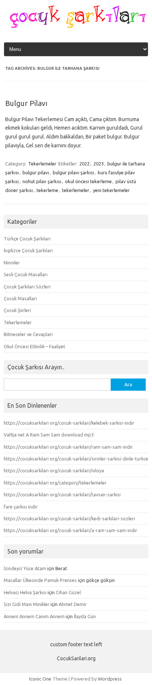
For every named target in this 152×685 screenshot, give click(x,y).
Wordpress (110, 678)
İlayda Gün (85, 616)
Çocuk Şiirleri (17, 310)
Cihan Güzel (68, 592)
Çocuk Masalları (20, 298)
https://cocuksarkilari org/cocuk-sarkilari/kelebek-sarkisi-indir (69, 422)
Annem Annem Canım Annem (34, 616)
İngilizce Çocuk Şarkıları (28, 250)
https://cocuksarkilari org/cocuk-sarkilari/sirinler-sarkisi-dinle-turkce (76, 458)
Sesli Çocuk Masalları (26, 274)
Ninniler (12, 262)
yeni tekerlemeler (111, 190)
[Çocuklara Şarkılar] (76, 27)
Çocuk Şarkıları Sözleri (27, 286)
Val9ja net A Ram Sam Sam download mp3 (49, 434)
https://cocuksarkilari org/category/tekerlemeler (55, 482)
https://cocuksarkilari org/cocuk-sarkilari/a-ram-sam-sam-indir (70, 530)
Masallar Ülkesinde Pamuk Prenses (40, 580)
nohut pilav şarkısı (42, 181)
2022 (84, 163)
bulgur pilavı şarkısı (73, 172)
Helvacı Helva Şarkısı (25, 592)
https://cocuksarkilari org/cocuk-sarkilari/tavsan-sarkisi (62, 494)
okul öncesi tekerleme (88, 181)
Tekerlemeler (42, 163)
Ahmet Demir (73, 604)
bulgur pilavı (36, 172)
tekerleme (47, 190)
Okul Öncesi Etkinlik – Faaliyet (34, 346)
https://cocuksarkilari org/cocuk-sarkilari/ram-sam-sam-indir (68, 446)
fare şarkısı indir (21, 506)
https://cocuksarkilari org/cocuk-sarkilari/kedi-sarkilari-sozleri (69, 518)
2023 (98, 163)
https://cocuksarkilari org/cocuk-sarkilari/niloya (54, 470)
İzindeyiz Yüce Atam (25, 568)
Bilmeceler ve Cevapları (28, 334)
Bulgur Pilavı (26, 103)
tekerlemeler (75, 190)
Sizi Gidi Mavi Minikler (26, 604)
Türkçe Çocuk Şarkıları (27, 238)
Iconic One (40, 678)
